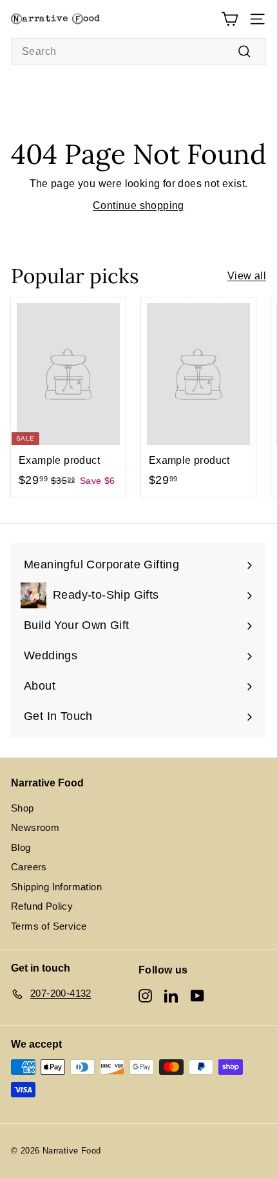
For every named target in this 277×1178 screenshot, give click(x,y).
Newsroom (35, 827)
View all (246, 275)
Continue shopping (138, 205)
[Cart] (230, 19)
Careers (29, 866)
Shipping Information (56, 886)
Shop (22, 808)
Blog (21, 847)
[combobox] (138, 51)
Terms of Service (48, 926)
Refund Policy (42, 906)
